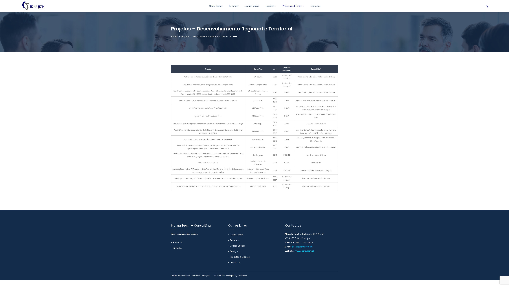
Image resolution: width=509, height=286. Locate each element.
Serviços (270, 6)
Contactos (315, 6)
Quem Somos (216, 6)
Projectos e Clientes (292, 6)
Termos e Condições (201, 275)
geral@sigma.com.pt (302, 246)
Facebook (178, 242)
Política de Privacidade (180, 275)
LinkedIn (177, 248)
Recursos (233, 6)
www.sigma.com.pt (304, 250)
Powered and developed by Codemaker (230, 275)
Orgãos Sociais (252, 6)
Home (174, 36)
